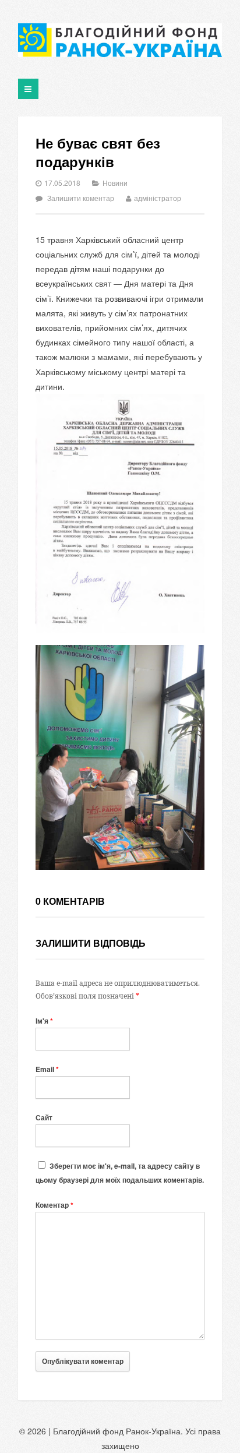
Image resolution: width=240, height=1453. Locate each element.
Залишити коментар (80, 198)
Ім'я (44, 1020)
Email (47, 1069)
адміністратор (157, 198)
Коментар (54, 1205)
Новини (115, 183)
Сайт (44, 1117)
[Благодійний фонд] (120, 40)
